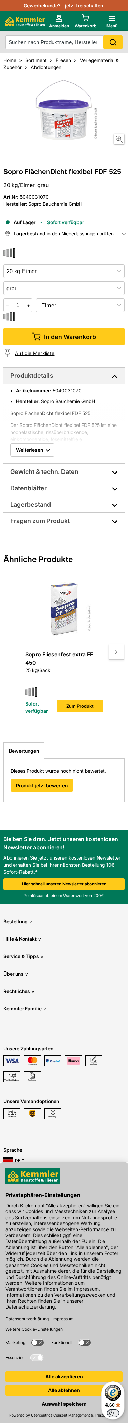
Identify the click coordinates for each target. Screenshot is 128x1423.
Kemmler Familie (24, 1008)
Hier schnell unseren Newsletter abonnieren (64, 883)
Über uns (15, 974)
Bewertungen (24, 751)
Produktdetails (31, 375)
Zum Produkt (80, 706)
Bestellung (17, 921)
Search (113, 42)
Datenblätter (28, 488)
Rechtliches (18, 991)
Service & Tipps (23, 956)
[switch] (113, 1413)
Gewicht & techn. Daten (44, 471)
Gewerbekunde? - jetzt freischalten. (64, 6)
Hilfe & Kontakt (22, 939)
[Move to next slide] (116, 652)
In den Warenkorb (70, 336)
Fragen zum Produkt (40, 520)
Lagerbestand (30, 504)
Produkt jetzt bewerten (42, 785)
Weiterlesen (29, 450)
